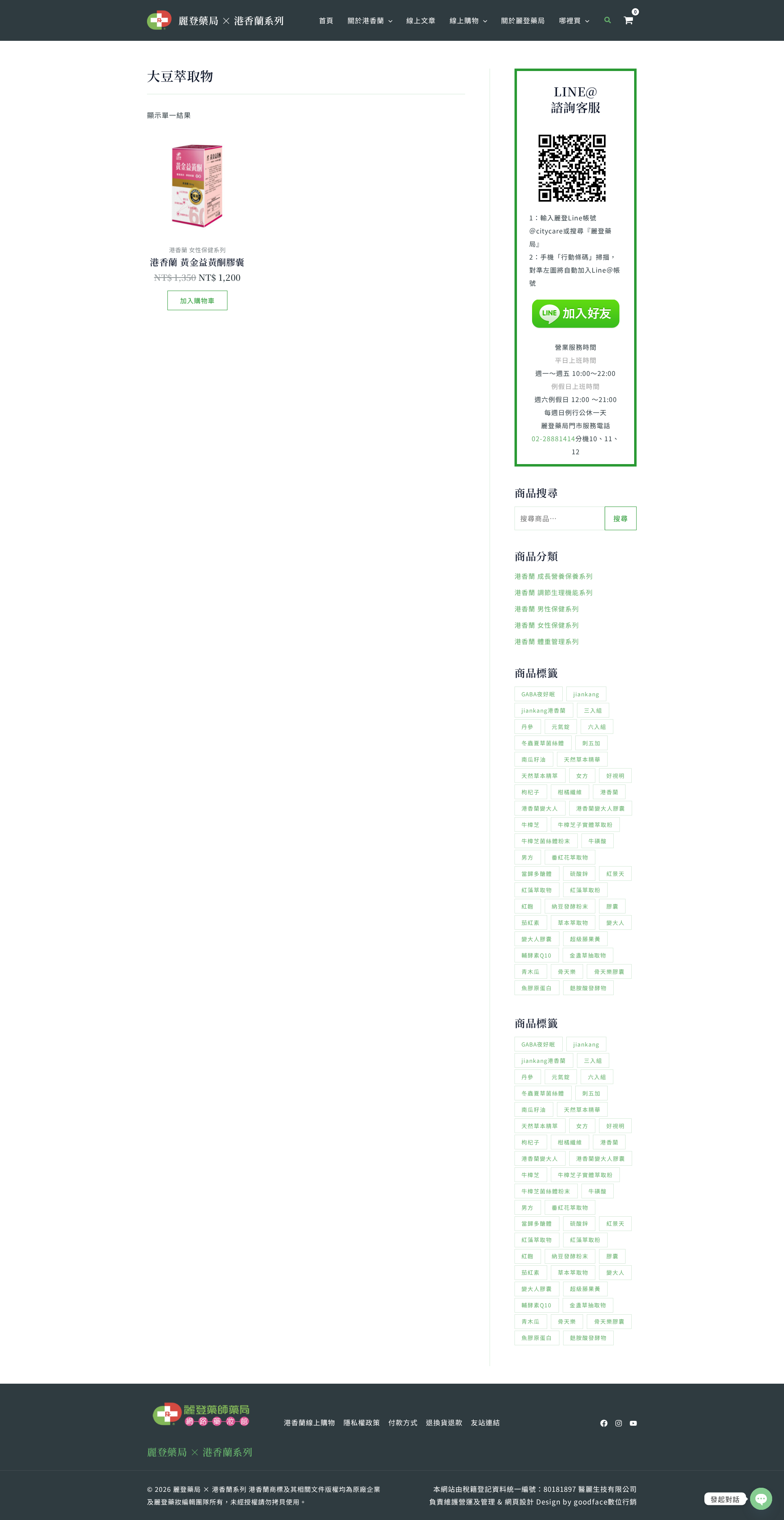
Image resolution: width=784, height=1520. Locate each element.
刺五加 (591, 743)
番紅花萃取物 (570, 857)
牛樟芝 (530, 824)
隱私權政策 (361, 1422)
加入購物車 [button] (197, 300)
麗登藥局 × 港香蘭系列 (231, 20)
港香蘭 (609, 792)
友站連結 (485, 1422)
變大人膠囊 (536, 939)
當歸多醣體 (536, 873)
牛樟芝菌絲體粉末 (545, 841)
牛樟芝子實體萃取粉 (585, 824)
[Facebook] (604, 1423)
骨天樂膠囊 (609, 971)
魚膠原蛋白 (536, 988)
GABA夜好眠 (538, 694)
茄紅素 (530, 922)
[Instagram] (618, 1423)
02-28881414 (553, 438)
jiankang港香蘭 (543, 710)
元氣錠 (561, 726)
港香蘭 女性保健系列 (546, 625)
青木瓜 (530, 971)
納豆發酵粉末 (570, 906)
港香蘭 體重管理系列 (546, 641)
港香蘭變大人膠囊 (600, 808)
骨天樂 (567, 971)
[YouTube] (633, 1423)
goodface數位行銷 (605, 1501)
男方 (527, 857)
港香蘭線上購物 (309, 1422)
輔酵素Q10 (536, 955)
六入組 (597, 726)
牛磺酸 (597, 841)
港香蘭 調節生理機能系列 (553, 592)
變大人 (615, 922)
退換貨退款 (444, 1422)
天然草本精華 (582, 759)
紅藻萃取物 (536, 890)
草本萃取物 (573, 922)
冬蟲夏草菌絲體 (542, 743)
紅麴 (527, 906)
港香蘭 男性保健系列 (546, 608)
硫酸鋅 (579, 873)
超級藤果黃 (585, 939)
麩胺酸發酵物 (588, 988)
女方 (582, 775)
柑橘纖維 (570, 792)
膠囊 (612, 906)
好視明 (615, 775)
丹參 (527, 726)
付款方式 (403, 1422)
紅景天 (615, 873)
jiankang (586, 694)
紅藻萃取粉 (585, 890)
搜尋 (620, 518)
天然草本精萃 (539, 775)
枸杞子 (530, 792)
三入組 (593, 710)
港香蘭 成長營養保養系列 (553, 576)
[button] (388, 20)
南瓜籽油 (533, 759)
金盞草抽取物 (588, 955)
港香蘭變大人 (539, 808)
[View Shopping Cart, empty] (628, 20)
